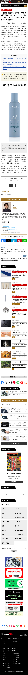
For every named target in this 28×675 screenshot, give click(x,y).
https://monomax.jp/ (11, 229)
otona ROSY (16, 655)
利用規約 (15, 641)
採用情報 (20, 639)
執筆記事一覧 (5, 222)
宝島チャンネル (6, 648)
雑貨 (25, 5)
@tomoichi (6, 226)
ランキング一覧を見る (14, 443)
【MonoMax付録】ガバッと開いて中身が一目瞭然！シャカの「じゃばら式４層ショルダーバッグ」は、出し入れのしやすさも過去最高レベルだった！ (18, 393)
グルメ (14, 358)
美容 (2, 194)
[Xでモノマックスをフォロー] (6, 383)
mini (4, 653)
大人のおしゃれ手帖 (6, 651)
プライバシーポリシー (6, 641)
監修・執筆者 (5, 543)
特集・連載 (18, 539)
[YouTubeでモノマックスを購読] (21, 383)
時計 (3, 513)
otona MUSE (16, 657)
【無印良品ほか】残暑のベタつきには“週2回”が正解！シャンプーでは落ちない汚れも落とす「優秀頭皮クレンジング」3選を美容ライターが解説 (19, 289)
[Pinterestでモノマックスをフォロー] (14, 383)
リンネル (4, 655)
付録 (3, 509)
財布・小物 (18, 513)
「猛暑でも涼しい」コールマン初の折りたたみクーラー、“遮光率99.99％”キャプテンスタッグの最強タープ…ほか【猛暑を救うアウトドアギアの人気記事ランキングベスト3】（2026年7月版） (18, 417)
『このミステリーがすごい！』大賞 (6, 666)
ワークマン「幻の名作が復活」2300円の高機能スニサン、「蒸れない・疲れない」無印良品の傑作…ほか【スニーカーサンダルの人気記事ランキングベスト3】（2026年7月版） (18, 431)
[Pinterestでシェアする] (19, 240)
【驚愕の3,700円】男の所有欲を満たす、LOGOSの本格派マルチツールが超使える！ (14, 259)
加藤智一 (15, 208)
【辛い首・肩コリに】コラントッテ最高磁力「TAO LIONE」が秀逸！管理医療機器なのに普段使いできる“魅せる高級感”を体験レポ (19, 325)
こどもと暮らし (19, 534)
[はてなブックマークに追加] (14, 240)
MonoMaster (16, 661)
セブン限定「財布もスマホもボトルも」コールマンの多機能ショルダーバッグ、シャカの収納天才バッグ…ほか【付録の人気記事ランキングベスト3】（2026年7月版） (18, 409)
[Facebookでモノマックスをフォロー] (2, 383)
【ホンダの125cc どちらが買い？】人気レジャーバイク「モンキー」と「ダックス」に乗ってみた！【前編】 (13, 251)
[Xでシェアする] (8, 240)
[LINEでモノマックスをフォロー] (17, 383)
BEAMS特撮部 (19, 530)
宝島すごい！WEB (17, 663)
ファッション (5, 522)
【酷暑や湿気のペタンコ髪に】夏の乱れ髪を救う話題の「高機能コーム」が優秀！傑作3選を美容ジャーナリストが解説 (19, 314)
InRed (14, 648)
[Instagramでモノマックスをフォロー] (10, 383)
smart (4, 661)
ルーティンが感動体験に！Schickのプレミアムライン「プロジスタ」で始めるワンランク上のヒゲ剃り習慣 (19, 345)
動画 (3, 534)
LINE (24, 241)
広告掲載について (5, 644)
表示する (14, 551)
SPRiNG (4, 657)
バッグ (17, 509)
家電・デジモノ (16, 304)
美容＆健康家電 (8, 194)
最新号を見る (14, 482)
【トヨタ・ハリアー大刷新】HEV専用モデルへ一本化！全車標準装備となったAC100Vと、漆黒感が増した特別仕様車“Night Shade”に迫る (18, 424)
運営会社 (15, 639)
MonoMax (15, 659)
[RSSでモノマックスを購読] (24, 626)
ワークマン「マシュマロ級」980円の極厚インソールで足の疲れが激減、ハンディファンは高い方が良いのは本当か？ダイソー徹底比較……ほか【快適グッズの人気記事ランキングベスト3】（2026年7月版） (14, 76)
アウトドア (18, 522)
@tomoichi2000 (11, 227)
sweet (14, 650)
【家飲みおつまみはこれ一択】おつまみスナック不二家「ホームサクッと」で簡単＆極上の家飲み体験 (19, 356)
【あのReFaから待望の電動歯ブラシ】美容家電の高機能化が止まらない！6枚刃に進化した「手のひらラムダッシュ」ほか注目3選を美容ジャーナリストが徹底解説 (19, 303)
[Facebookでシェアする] (3, 240)
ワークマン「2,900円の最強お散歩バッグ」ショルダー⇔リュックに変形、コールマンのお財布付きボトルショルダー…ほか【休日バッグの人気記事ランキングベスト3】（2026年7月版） (18, 438)
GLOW (4, 659)
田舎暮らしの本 (6, 663)
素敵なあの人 (16, 653)
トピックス (5, 539)
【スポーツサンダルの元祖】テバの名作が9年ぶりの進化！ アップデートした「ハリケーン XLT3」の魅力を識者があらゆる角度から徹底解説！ (19, 367)
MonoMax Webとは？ (6, 639)
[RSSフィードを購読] (25, 383)
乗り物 (17, 526)
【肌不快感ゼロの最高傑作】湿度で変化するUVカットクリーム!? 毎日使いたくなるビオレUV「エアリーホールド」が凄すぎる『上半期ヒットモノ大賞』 (19, 335)
